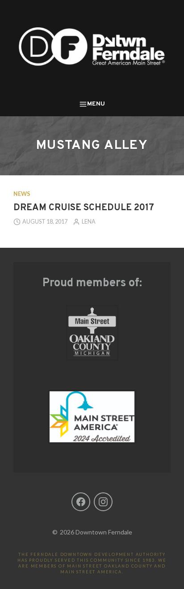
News (21, 194)
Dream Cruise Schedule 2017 (83, 208)
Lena (89, 221)
